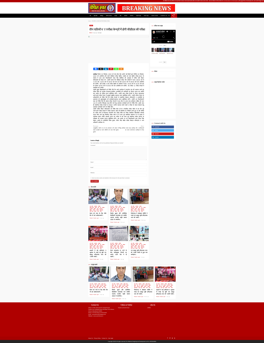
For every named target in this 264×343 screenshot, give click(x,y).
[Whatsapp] (116, 69)
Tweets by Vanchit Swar (123, 307)
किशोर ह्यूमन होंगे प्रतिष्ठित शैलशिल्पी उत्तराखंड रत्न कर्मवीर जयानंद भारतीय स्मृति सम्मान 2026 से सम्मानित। (118, 196)
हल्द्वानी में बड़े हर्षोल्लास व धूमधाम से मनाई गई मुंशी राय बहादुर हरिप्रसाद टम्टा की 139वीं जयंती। (98, 233)
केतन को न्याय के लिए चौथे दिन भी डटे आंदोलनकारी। (98, 196)
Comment (93, 145)
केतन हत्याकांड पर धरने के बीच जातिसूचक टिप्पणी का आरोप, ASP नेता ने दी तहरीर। (118, 233)
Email (92, 167)
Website (92, 172)
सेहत (98, 211)
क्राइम (115, 15)
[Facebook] (95, 69)
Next (164, 45)
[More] (121, 69)
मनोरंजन (131, 15)
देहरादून (103, 207)
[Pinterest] (111, 69)
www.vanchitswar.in (98, 316)
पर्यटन (98, 208)
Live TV (174, 15)
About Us (90, 338)
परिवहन (95, 208)
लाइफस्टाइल (138, 15)
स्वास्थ (101, 211)
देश (90, 15)
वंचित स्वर (91, 32)
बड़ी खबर (95, 15)
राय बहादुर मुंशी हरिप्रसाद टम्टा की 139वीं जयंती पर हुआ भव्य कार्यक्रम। (139, 233)
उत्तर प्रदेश (92, 206)
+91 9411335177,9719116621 (99, 312)
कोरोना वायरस (109, 15)
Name (92, 162)
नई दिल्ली (91, 208)
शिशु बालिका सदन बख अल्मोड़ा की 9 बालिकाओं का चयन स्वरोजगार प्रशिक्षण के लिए (131, 128)
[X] (100, 69)
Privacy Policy (97, 338)
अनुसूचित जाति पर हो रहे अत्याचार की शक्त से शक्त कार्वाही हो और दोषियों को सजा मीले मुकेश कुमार (106, 129)
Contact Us (164, 15)
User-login (154, 15)
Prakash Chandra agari (94, 218)
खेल (120, 15)
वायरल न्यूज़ (146, 15)
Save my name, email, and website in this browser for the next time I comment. (111, 178)
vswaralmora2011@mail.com (99, 314)
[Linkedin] (105, 69)
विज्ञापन (95, 211)
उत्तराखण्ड (91, 25)
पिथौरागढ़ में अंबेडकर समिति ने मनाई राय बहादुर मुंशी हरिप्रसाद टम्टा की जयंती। (139, 196)
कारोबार (125, 15)
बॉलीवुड (101, 15)
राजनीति (104, 286)
